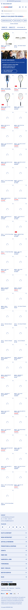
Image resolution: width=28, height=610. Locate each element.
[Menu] (2, 7)
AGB (7, 588)
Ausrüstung (7, 13)
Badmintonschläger (6, 20)
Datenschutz (12, 588)
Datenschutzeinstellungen (6, 590)
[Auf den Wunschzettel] (13, 33)
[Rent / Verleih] (14, 568)
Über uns (4, 555)
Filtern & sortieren (14, 23)
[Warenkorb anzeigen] (26, 7)
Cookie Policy (17, 588)
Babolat (11, 27)
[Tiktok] (9, 527)
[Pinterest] (16, 527)
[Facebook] (6, 527)
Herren (2, 13)
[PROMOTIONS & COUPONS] (14, 546)
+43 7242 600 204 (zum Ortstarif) (7, 517)
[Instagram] (2, 527)
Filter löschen (20, 27)
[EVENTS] (14, 550)
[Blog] (14, 577)
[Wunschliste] (23, 7)
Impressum (3, 588)
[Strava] (23, 527)
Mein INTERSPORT (6, 537)
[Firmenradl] (14, 564)
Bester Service (6, 572)
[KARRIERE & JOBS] (14, 559)
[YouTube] (13, 527)
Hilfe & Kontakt (6, 533)
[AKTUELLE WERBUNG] (14, 542)
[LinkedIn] (20, 527)
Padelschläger (17, 20)
